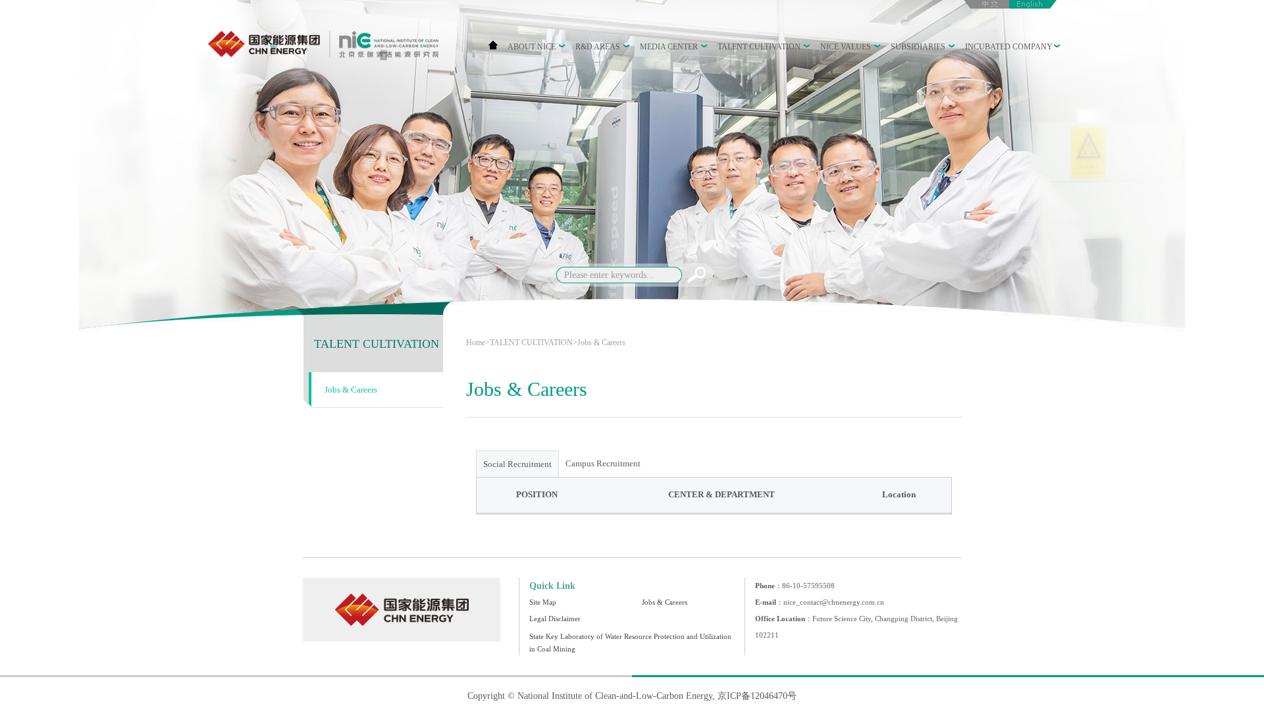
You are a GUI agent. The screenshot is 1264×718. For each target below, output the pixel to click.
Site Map (542, 602)
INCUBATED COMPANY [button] (1009, 46)
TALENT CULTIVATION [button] (760, 46)
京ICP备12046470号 (757, 696)
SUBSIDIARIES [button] (919, 46)
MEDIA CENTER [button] (670, 46)
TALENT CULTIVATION (376, 343)
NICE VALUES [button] (846, 46)
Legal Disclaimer (555, 618)
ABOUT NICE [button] (533, 46)
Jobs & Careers (351, 390)
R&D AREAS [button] (598, 46)
